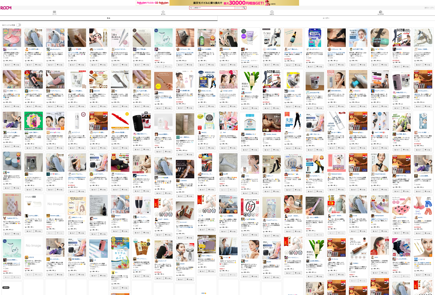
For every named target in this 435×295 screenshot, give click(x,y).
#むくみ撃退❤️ (377, 136)
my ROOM (380, 12)
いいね (17, 64)
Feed (54, 12)
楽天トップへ (429, 8)
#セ (289, 98)
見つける (163, 12)
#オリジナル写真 (73, 53)
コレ (8, 64)
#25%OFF (287, 53)
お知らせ (272, 12)
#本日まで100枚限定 (74, 177)
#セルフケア (164, 98)
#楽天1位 (417, 94)
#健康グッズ (375, 219)
